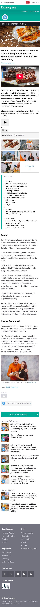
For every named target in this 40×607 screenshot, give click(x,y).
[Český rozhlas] (7, 2)
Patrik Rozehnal (12, 387)
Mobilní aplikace (8, 562)
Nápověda (25, 536)
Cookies (4, 601)
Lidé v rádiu (25, 539)
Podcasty (5, 559)
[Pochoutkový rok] (20, 36)
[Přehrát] (5, 122)
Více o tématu (8, 491)
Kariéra (23, 542)
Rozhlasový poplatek (29, 548)
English (34, 601)
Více (23, 24)
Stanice (5, 539)
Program (25, 11)
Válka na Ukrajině (8, 533)
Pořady (14, 24)
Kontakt (24, 545)
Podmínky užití (25, 601)
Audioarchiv (34, 11)
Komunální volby (8, 536)
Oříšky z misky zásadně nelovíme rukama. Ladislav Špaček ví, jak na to (24, 458)
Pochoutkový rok (7, 63)
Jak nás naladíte (27, 533)
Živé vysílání (6, 553)
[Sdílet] (6, 130)
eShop (4, 542)
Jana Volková (32, 382)
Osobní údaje (13, 601)
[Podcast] (3, 130)
